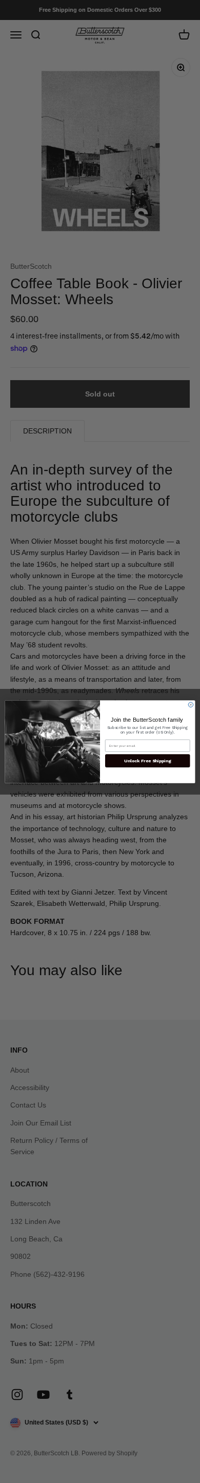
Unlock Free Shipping (147, 760)
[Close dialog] (190, 704)
